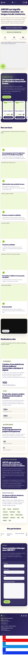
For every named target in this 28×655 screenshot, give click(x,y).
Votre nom (6, 563)
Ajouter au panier (6, 117)
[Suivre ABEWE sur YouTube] (22, 616)
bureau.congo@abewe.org (5, 630)
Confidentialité (3, 634)
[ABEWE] (14, 2)
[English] (3, 2)
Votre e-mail (6, 569)
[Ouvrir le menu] (2, 2)
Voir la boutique (6, 97)
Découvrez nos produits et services (14, 27)
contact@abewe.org (4, 623)
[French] (4, 2)
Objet (5, 575)
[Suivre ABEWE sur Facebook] (24, 616)
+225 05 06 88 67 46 (4, 622)
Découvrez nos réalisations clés (14, 32)
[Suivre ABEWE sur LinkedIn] (26, 616)
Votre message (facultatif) (9, 581)
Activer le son (5, 331)
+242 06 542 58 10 (4, 629)
